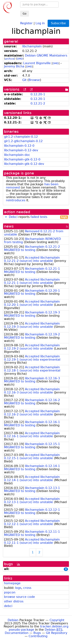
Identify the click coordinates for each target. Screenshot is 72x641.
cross (27, 588)
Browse (34, 80)
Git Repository (56, 633)
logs (18, 588)
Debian (13, 620)
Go (24, 13)
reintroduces (15, 200)
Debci (13, 217)
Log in (40, 23)
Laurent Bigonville (37, 63)
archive (9, 58)
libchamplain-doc (17, 155)
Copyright (57, 620)
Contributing (38, 636)
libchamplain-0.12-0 (19, 145)
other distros (13, 601)
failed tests (39, 217)
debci (8, 606)
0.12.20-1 (38, 94)
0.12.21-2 (38, 103)
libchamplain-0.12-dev (21, 150)
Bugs (37, 633)
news (9, 226)
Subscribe (58, 23)
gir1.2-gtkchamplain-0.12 (23, 141)
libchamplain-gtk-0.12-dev (24, 164)
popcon (9, 592)
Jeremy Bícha (14, 66)
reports (38, 217)
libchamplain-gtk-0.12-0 (22, 159)
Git (24, 80)
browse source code (19, 597)
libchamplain (32, 46)
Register (26, 23)
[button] (6, 217)
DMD (20, 58)
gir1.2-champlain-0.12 (21, 136)
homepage (12, 583)
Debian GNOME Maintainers (46, 55)
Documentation (16, 633)
